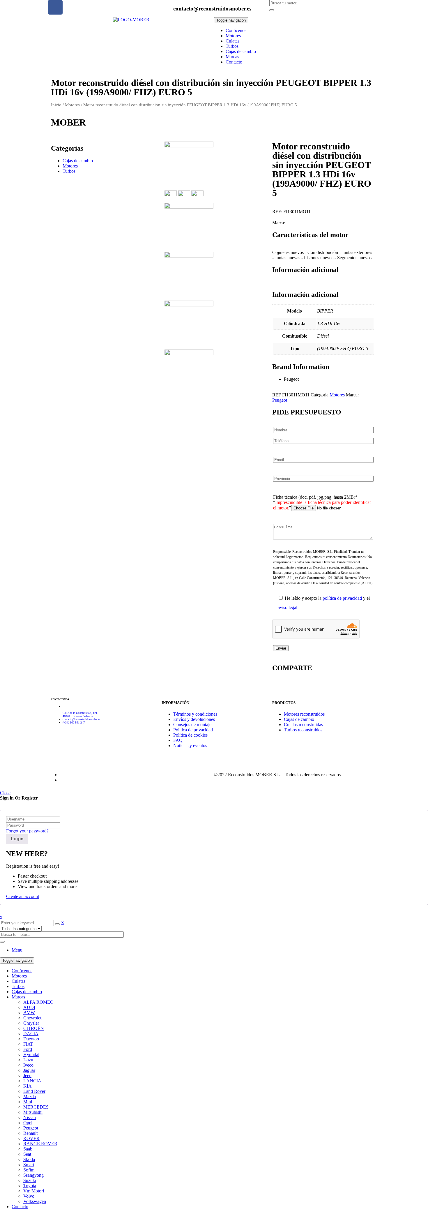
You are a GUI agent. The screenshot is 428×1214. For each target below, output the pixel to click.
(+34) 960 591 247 (74, 722)
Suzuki (29, 1180)
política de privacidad (342, 598)
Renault (30, 1133)
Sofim (28, 1169)
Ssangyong (33, 1175)
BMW (29, 1012)
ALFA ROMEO (38, 1002)
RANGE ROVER (40, 1143)
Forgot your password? (27, 830)
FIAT (28, 1044)
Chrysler (31, 1023)
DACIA (30, 1033)
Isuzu (28, 1059)
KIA (27, 1086)
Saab (27, 1148)
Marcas (18, 996)
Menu (17, 949)
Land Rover (34, 1091)
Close (5, 792)
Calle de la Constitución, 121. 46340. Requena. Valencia (80, 714)
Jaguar (29, 1070)
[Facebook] (55, 7)
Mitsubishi (33, 1112)
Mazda (29, 1096)
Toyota (29, 1185)
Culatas (18, 981)
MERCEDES (36, 1106)
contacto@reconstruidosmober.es (212, 9)
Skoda (29, 1159)
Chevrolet (32, 1017)
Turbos (69, 171)
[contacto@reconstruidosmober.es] (166, 7)
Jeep (27, 1075)
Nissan (29, 1117)
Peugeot (279, 400)
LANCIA (32, 1080)
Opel (27, 1122)
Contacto (20, 1206)
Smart (28, 1164)
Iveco (28, 1065)
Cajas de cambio (78, 160)
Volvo (28, 1196)
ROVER (31, 1138)
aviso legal (287, 607)
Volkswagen (34, 1201)
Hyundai (31, 1054)
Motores (72, 105)
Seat (27, 1154)
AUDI (29, 1007)
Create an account (22, 896)
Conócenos (22, 970)
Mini (27, 1101)
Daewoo (31, 1038)
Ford (27, 1049)
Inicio (56, 105)
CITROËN (33, 1028)
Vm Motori (33, 1190)
